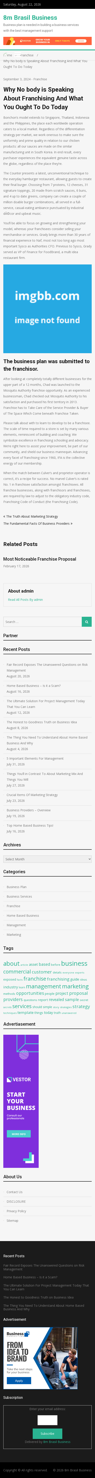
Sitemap (12, 1220)
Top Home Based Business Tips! (30, 825)
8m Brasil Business (30, 17)
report (43, 999)
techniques (10, 1013)
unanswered (69, 1013)
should (37, 1007)
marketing (75, 986)
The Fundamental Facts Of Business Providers (36, 523)
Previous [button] (6, 565)
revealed (56, 999)
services (22, 1006)
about (11, 963)
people (50, 993)
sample (72, 999)
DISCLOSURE (16, 1201)
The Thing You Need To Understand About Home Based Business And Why (47, 740)
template (25, 1012)
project (61, 993)
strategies (66, 1007)
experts (79, 972)
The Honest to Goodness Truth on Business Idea (42, 722)
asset (33, 964)
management (43, 986)
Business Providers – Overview (29, 810)
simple (47, 1007)
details (57, 972)
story (56, 1007)
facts (20, 979)
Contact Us (15, 1192)
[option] (47, 560)
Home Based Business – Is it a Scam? (34, 686)
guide (74, 979)
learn (22, 987)
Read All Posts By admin (25, 599)
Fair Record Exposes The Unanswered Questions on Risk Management (47, 667)
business (74, 963)
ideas (83, 979)
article (24, 964)
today (48, 1012)
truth (57, 1013)
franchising (58, 979)
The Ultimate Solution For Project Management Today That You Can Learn (46, 704)
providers (13, 999)
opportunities (30, 993)
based (44, 964)
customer (42, 972)
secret (84, 1000)
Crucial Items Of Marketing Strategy (32, 795)
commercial (17, 971)
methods (9, 994)
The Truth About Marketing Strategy (32, 516)
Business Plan (17, 887)
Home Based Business (23, 915)
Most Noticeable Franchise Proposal (39, 559)
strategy (81, 1006)
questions (30, 1000)
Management (16, 925)
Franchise (40, 79)
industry (10, 986)
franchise (34, 978)
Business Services (19, 896)
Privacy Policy (16, 1211)
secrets (7, 1007)
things (38, 1013)
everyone (68, 972)
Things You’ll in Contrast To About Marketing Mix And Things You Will (45, 777)
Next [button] (89, 565)
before (55, 965)
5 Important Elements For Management (35, 758)
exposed (9, 979)
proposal (78, 993)
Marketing (14, 934)
